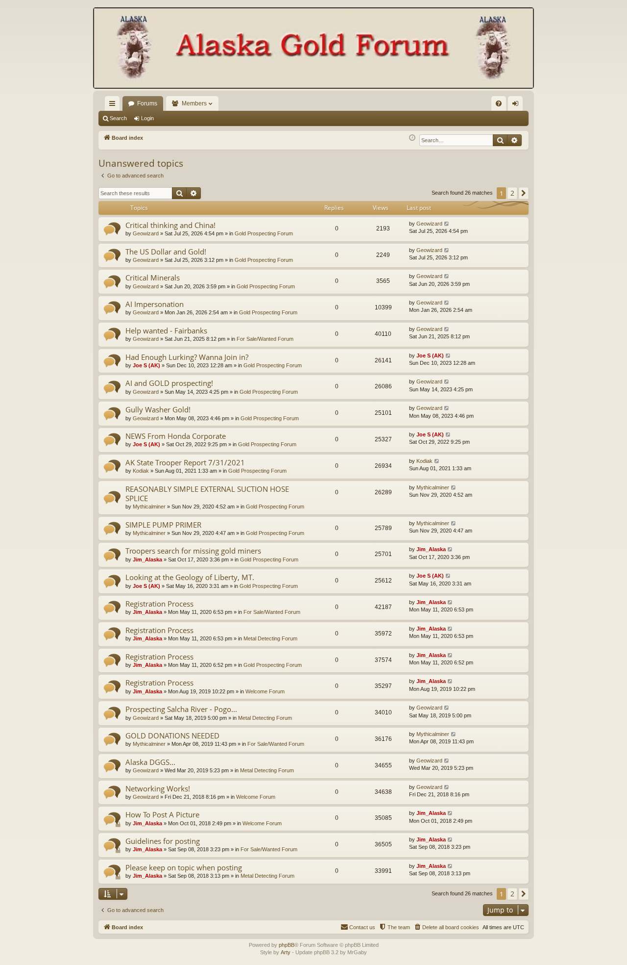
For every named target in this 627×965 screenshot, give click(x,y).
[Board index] (313, 49)
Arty (285, 952)
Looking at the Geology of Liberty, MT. (189, 577)
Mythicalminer (149, 506)
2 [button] (512, 193)
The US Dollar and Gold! (165, 251)
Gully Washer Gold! (158, 409)
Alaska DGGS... (150, 762)
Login (147, 118)
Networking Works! (157, 788)
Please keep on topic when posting (183, 867)
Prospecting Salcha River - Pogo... (181, 709)
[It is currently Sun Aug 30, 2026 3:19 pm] (412, 138)
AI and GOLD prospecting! (169, 383)
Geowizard (146, 233)
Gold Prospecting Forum (264, 233)
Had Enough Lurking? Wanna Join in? (186, 357)
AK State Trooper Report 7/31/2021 (185, 462)
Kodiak (141, 471)
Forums (147, 103)
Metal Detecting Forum (270, 638)
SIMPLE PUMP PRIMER (163, 525)
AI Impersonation (154, 304)
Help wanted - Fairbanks (166, 330)
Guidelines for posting (162, 841)
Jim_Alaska (147, 559)
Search (118, 118)
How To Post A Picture (162, 814)
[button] (524, 193)
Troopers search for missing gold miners (193, 551)
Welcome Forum (265, 691)
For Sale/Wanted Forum (265, 339)
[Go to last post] (447, 224)
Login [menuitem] (517, 105)
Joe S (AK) (146, 365)
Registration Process (159, 604)
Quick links (114, 105)
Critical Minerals (152, 277)
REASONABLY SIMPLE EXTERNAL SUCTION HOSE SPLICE (207, 493)
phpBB (286, 945)
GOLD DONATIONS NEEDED (172, 735)
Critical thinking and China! (170, 225)
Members (194, 103)
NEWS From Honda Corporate (175, 436)
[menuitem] (498, 103)
